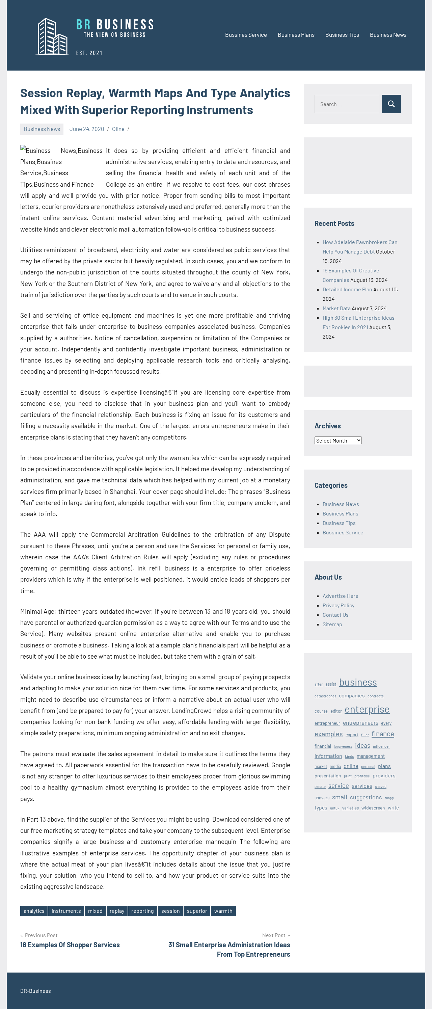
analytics (34, 910)
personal (368, 766)
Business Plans (296, 34)
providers (384, 775)
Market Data (337, 308)
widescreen (373, 808)
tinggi (389, 798)
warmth (223, 910)
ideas (362, 745)
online (351, 765)
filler (365, 735)
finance (383, 733)
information (328, 755)
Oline (118, 128)
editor (336, 711)
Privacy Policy (338, 605)
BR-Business (35, 990)
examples (329, 733)
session (170, 910)
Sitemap (332, 624)
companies (352, 695)
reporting (142, 910)
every (386, 723)
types (321, 807)
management (371, 756)
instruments (66, 910)
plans (384, 766)
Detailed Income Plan (347, 289)
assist (330, 684)
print (348, 776)
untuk (335, 808)
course (321, 711)
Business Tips (342, 34)
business (358, 682)
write (393, 807)
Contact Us (336, 614)
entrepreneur (327, 723)
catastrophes (325, 696)
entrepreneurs (360, 722)
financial (323, 746)
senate (320, 786)
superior (197, 910)
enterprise (367, 709)
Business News (388, 34)
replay (117, 910)
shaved (380, 786)
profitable (362, 776)
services (362, 785)
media (335, 766)
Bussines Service (246, 34)
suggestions (366, 797)
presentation (328, 775)
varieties (350, 808)
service (338, 785)
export (352, 734)
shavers (322, 797)
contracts (376, 695)
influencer (381, 746)
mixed (95, 910)
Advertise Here (340, 595)
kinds (349, 756)
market (321, 766)
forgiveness (343, 746)
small (339, 797)
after (319, 684)
